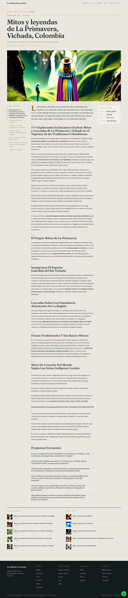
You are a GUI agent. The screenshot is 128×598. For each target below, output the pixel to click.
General (82, 580)
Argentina (39, 587)
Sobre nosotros (107, 573)
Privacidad (105, 580)
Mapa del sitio (106, 570)
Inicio (9, 11)
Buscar (118, 3)
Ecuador (39, 580)
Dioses (82, 577)
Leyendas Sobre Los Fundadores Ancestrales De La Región (17, 132)
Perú (37, 577)
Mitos (82, 570)
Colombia (31, 11)
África (111, 3)
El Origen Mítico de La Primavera (15, 121)
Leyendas (83, 573)
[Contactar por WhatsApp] (123, 593)
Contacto (105, 577)
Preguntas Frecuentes (15, 149)
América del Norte (64, 570)
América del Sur (89, 3)
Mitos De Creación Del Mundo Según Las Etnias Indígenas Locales (18, 144)
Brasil (38, 584)
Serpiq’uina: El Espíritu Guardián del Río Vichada (17, 126)
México (38, 570)
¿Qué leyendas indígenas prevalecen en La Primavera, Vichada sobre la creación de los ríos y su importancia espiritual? (59, 462)
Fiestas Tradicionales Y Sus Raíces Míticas (17, 138)
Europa (99, 3)
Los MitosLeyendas (16, 3)
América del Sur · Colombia (18, 15)
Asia (105, 3)
